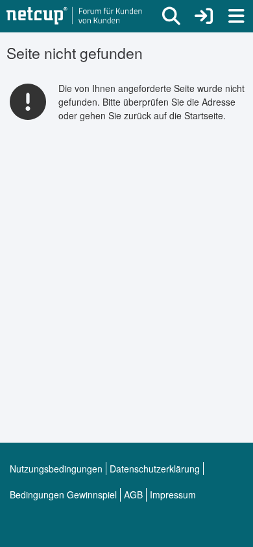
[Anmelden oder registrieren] (204, 16)
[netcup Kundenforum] (74, 16)
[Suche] (171, 16)
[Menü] (236, 16)
